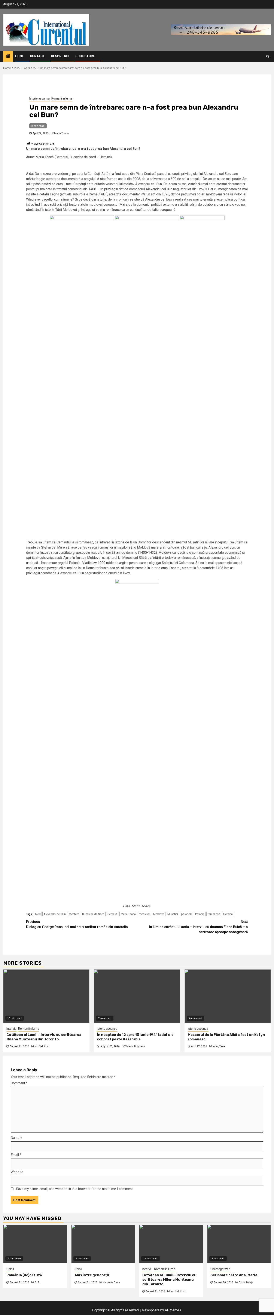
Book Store (85, 56)
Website (17, 1172)
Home (19, 56)
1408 (37, 914)
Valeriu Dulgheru (135, 1046)
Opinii (10, 1269)
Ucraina (228, 914)
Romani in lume (61, 98)
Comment (19, 1083)
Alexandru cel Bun (55, 914)
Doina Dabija (246, 1282)
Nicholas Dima (111, 1282)
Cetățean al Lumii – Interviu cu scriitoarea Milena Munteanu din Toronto (43, 1037)
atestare (74, 914)
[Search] (267, 56)
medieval (144, 914)
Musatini (172, 914)
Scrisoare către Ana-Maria (233, 1275)
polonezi (186, 914)
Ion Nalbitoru (42, 1046)
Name (16, 1138)
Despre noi (60, 56)
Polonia (199, 914)
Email (16, 1155)
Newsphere (150, 1310)
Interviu (11, 1028)
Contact (37, 56)
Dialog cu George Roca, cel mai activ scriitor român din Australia (77, 924)
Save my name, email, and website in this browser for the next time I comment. (74, 1189)
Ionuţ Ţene (219, 1046)
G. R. (37, 1282)
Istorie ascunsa (39, 98)
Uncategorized (220, 1269)
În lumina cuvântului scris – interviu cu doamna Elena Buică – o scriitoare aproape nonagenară (198, 927)
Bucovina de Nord (93, 914)
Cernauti (112, 914)
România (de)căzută (24, 1275)
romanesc (214, 914)
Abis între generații (91, 1275)
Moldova (158, 914)
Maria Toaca (61, 133)
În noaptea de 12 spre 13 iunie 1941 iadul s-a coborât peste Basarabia (135, 1037)
